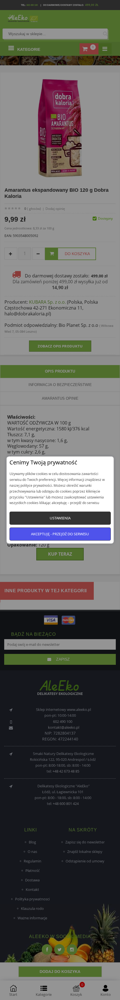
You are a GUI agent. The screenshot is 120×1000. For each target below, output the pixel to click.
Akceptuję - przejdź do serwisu (60, 533)
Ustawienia (60, 518)
